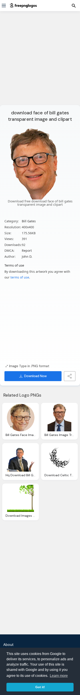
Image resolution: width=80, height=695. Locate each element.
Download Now (35, 376)
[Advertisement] (40, 61)
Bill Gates (29, 221)
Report (27, 250)
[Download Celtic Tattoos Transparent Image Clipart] (59, 458)
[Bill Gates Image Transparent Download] (59, 417)
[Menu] (3, 5)
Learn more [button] (59, 676)
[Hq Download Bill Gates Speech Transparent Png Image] (20, 458)
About (8, 644)
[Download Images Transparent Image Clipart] (20, 498)
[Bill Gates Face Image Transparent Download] (20, 417)
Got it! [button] (40, 687)
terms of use (19, 277)
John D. (27, 256)
